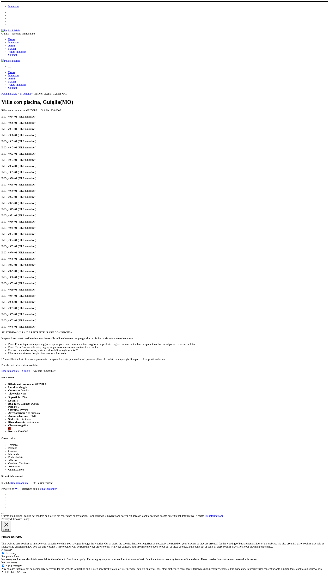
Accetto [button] (200, 515)
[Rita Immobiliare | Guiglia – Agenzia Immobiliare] (10, 30)
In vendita (25, 93)
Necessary (11, 553)
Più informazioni (214, 515)
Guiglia (26, 370)
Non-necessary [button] (9, 562)
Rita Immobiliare (10, 370)
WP (17, 488)
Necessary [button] (7, 549)
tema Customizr (48, 488)
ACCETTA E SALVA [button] (13, 572)
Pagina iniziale (9, 93)
